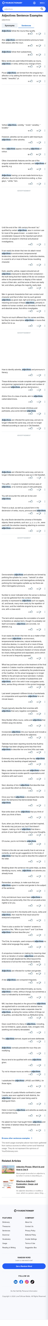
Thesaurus (6, 1226)
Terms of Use (30, 1243)
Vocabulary (6, 1239)
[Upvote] (31, 33)
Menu (42, 3)
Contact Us (29, 1226)
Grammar (5, 1235)
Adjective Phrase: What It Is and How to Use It (30, 1168)
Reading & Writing (9, 1247)
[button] (34, 2)
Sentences (26, 25)
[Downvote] (39, 33)
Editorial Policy (30, 1235)
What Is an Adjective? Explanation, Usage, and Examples (27, 1184)
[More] (44, 33)
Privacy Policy (30, 1230)
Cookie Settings (31, 1239)
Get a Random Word (24, 1266)
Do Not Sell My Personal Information (24, 1291)
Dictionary (6, 1222)
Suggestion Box (31, 1247)
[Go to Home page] (12, 2)
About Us (28, 1222)
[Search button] (41, 9)
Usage (4, 1243)
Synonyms (9, 25)
